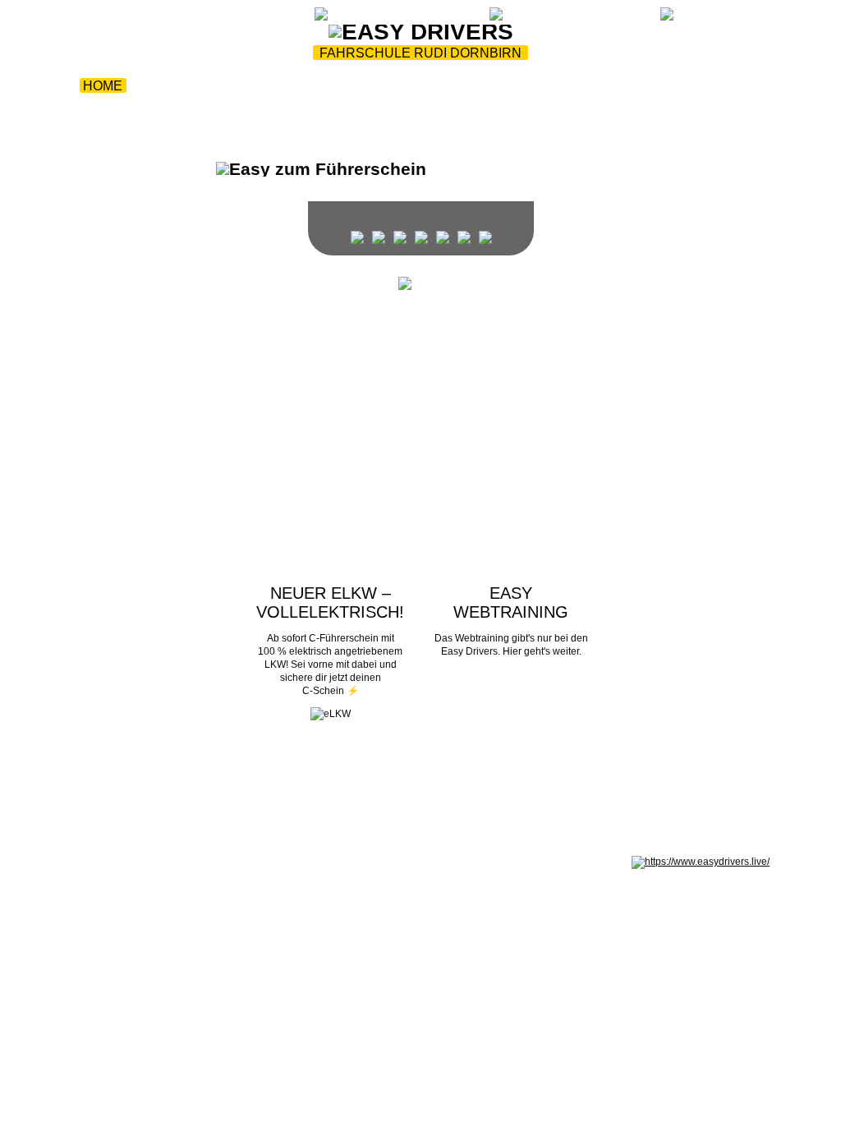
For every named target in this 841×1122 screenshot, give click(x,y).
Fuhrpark (237, 86)
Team (161, 86)
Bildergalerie (570, 86)
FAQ (657, 86)
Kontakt (447, 106)
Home (102, 86)
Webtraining (236, 18)
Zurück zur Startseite (125, 18)
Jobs (378, 106)
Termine (721, 86)
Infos (315, 86)
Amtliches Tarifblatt (374, 861)
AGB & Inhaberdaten (279, 861)
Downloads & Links (426, 86)
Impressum (96, 861)
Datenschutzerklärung (177, 861)
